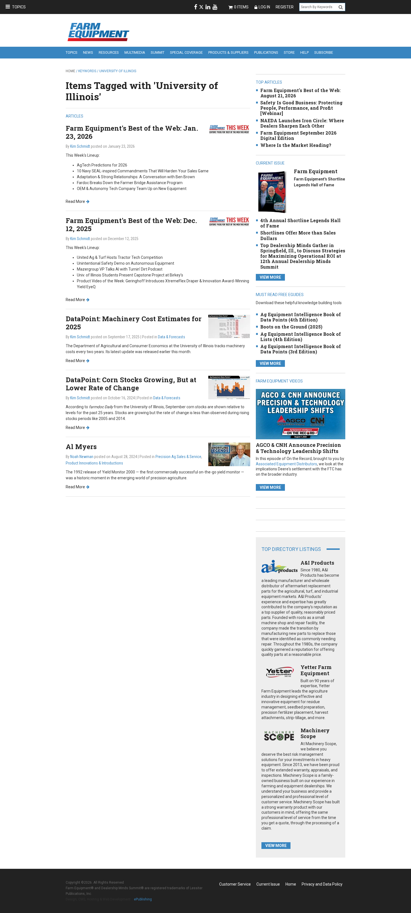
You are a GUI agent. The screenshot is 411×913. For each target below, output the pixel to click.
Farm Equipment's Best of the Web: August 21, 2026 (300, 92)
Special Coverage (186, 52)
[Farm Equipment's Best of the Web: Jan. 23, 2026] (229, 129)
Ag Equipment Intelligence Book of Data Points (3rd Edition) (300, 349)
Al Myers (81, 446)
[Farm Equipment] (272, 191)
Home (70, 71)
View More (270, 277)
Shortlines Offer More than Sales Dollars (298, 235)
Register (285, 7)
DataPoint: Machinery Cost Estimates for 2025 (134, 322)
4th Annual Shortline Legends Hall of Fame (300, 223)
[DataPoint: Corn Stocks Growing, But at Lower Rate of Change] (229, 387)
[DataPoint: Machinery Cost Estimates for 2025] (229, 326)
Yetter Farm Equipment (316, 670)
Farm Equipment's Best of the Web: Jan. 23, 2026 (132, 132)
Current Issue (268, 884)
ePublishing (143, 899)
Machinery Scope (315, 733)
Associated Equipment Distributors (286, 464)
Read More (75, 201)
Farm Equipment (315, 171)
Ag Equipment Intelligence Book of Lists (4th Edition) (300, 336)
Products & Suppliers (228, 52)
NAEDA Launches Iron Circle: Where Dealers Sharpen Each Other (302, 123)
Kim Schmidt (80, 146)
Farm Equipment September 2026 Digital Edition (298, 135)
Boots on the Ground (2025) (291, 327)
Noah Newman (81, 456)
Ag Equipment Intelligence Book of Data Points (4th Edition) (300, 317)
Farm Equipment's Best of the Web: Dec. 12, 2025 (131, 224)
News (88, 52)
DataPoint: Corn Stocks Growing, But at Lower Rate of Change (131, 383)
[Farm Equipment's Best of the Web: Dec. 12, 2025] (229, 221)
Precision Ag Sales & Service (178, 456)
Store (289, 52)
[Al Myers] (229, 454)
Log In (264, 7)
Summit (157, 52)
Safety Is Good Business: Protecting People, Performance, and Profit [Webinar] (301, 108)
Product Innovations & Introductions (94, 463)
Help (304, 52)
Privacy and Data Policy (322, 884)
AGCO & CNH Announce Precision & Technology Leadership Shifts (298, 448)
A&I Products (317, 562)
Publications (266, 52)
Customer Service (235, 884)
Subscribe (323, 52)
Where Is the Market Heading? (295, 145)
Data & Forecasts (171, 337)
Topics (19, 7)
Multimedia (134, 52)
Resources (109, 52)
